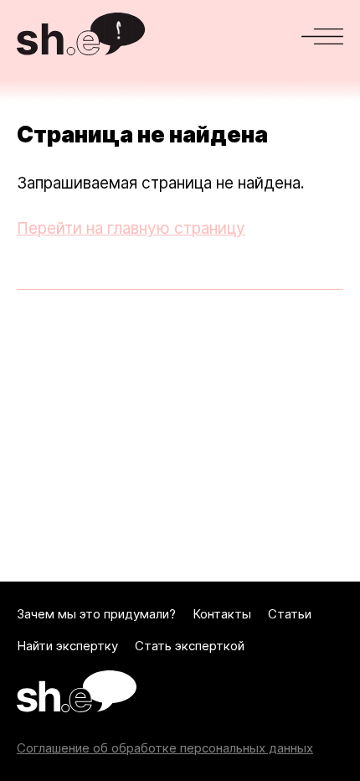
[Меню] (322, 36)
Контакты (222, 614)
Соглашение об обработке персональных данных (165, 748)
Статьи (289, 614)
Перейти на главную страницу (131, 228)
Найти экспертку (67, 646)
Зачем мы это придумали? (96, 614)
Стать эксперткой (189, 646)
